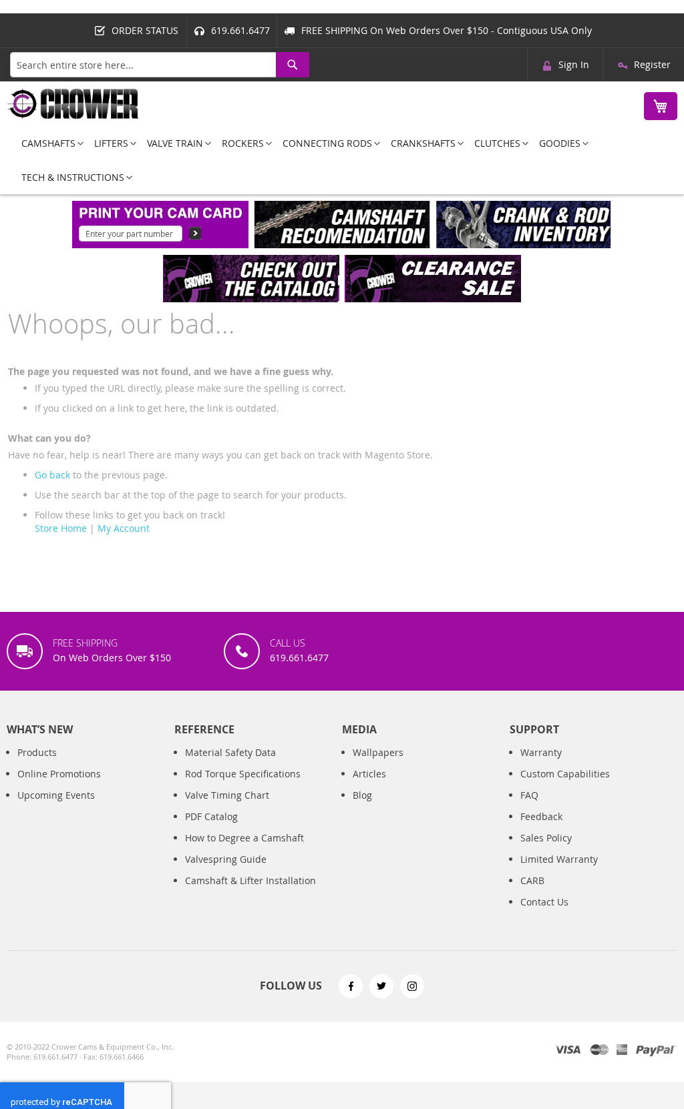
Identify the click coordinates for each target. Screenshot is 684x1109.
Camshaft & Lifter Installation (250, 880)
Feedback (541, 816)
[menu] (342, 160)
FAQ (529, 795)
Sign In (573, 64)
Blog (362, 795)
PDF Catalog (211, 816)
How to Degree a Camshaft (244, 837)
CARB (532, 880)
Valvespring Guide (226, 859)
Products (37, 752)
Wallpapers (378, 752)
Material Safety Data (230, 752)
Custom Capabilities (565, 773)
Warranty (541, 752)
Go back (52, 474)
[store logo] (73, 103)
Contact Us (544, 901)
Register (652, 64)
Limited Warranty (559, 859)
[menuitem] (48, 143)
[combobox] (159, 64)
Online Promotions (59, 773)
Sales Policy (546, 837)
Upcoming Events (56, 795)
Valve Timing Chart (227, 795)
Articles (369, 773)
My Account (124, 528)
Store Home (61, 528)
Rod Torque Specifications (243, 773)
